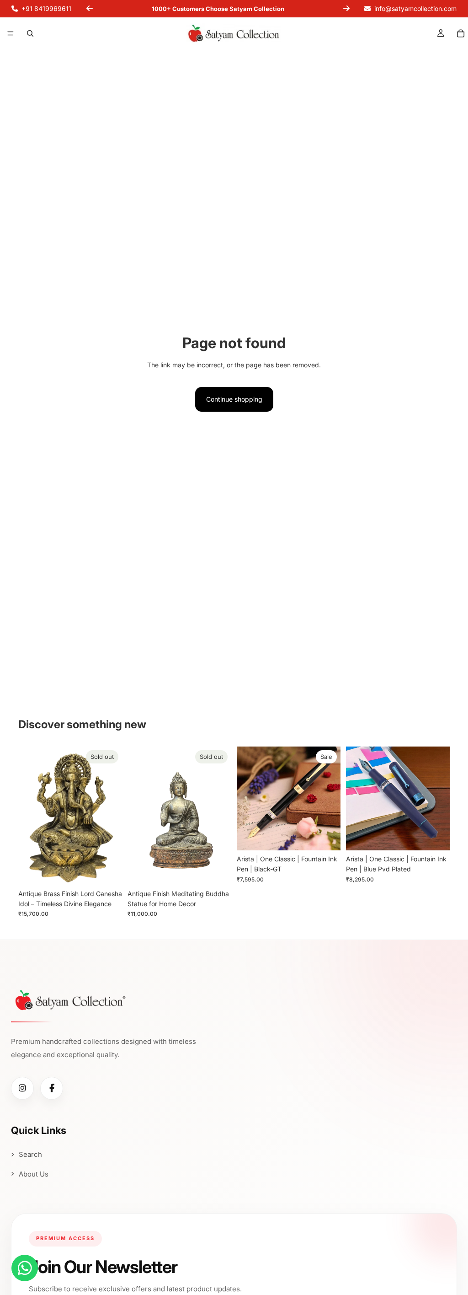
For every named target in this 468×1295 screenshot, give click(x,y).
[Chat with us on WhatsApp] (24, 1268)
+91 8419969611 (46, 8)
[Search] (30, 33)
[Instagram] (22, 1088)
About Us (33, 1174)
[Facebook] (51, 1088)
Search (30, 1154)
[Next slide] (346, 8)
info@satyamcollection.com (415, 8)
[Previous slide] (90, 8)
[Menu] (10, 33)
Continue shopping (234, 399)
